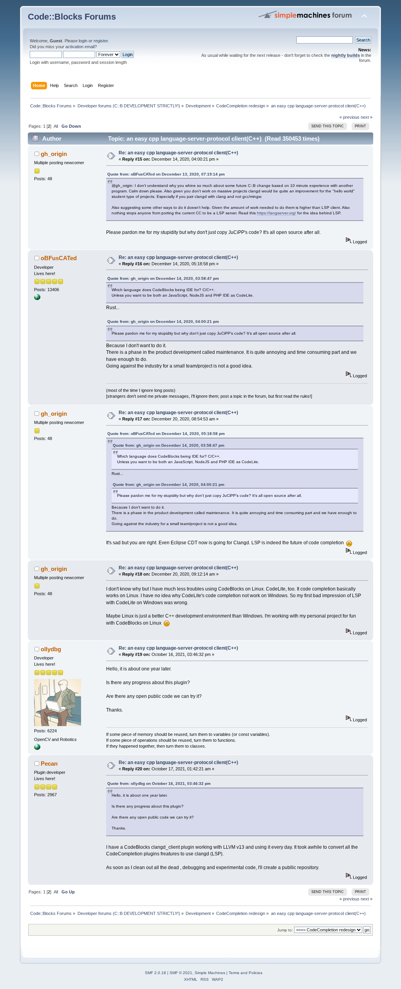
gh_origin (54, 153)
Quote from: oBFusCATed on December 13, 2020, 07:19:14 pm (166, 174)
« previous (349, 117)
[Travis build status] (37, 298)
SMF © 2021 (181, 973)
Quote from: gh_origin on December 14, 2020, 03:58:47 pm (163, 278)
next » (366, 117)
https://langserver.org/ (276, 213)
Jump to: (285, 930)
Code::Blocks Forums (72, 17)
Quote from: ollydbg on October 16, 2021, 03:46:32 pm (159, 783)
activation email (79, 46)
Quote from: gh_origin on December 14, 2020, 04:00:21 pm (163, 321)
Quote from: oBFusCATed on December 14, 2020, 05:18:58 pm (166, 433)
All (56, 126)
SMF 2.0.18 (155, 973)
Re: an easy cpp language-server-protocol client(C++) (178, 153)
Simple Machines (210, 973)
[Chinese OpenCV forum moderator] (37, 748)
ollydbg (51, 649)
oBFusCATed (59, 258)
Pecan (49, 763)
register (101, 40)
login (83, 40)
